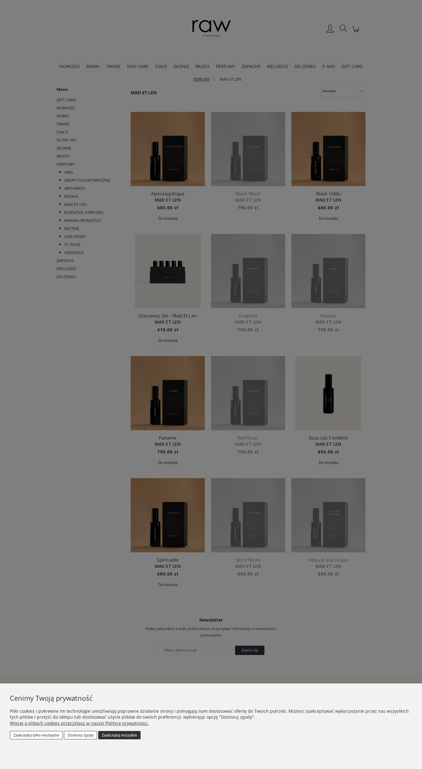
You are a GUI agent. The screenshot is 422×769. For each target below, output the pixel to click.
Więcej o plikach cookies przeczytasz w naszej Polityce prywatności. (79, 723)
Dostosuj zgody (81, 735)
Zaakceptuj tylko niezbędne (36, 735)
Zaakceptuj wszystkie (119, 735)
